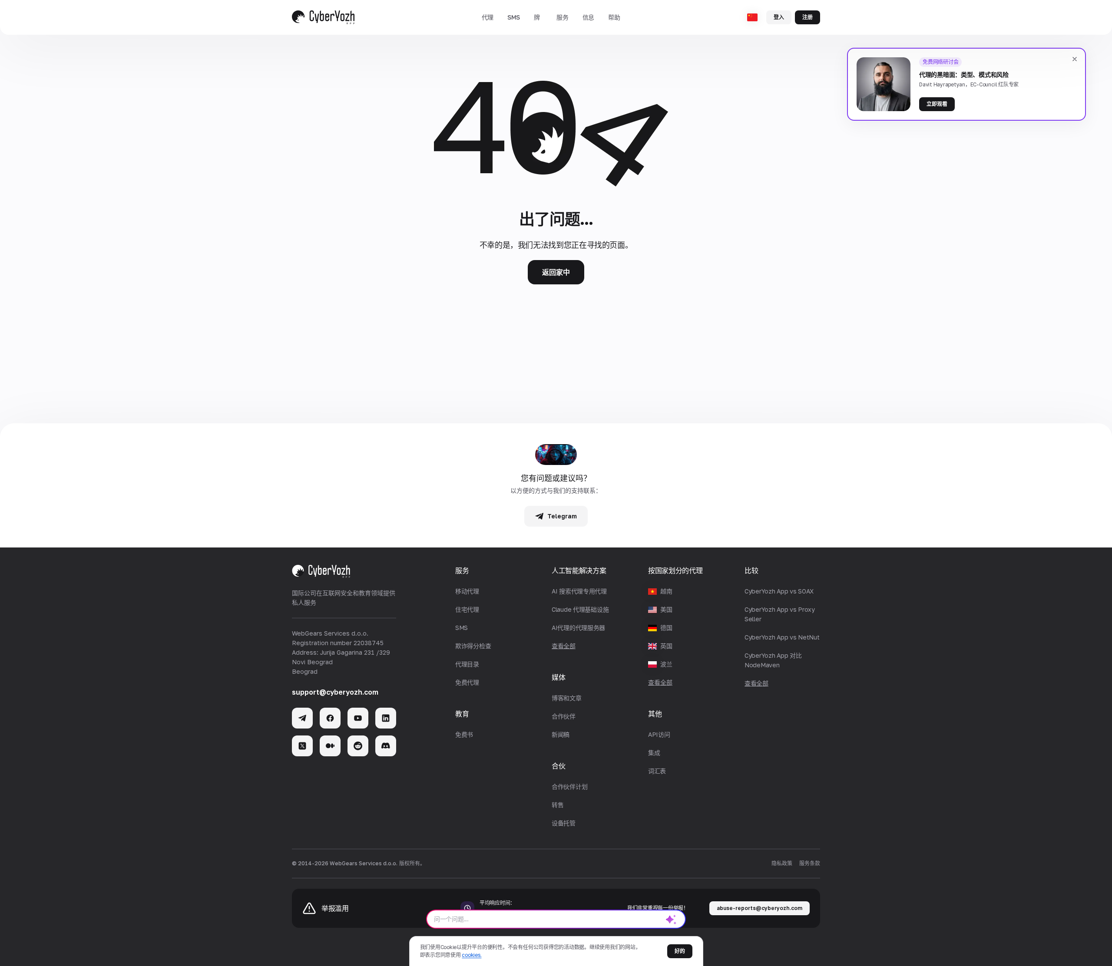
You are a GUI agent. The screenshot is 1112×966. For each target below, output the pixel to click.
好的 (680, 951)
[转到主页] (323, 17)
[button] (488, 17)
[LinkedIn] (385, 718)
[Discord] (385, 745)
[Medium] (330, 745)
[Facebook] (330, 718)
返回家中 (556, 272)
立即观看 (937, 104)
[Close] (1074, 59)
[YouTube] (358, 718)
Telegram (562, 516)
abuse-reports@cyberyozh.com (759, 908)
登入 (779, 17)
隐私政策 (781, 863)
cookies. (471, 955)
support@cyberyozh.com (335, 692)
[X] (302, 745)
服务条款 (809, 863)
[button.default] (671, 919)
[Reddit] (358, 745)
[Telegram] (302, 718)
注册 (807, 17)
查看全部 (660, 682)
